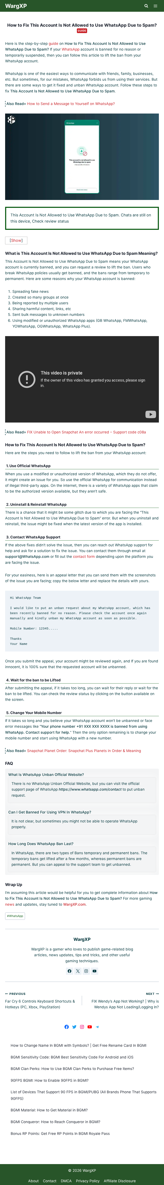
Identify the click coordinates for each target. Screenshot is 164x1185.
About (33, 1181)
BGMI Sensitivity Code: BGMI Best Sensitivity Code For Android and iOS (72, 1057)
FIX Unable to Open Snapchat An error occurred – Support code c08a (86, 432)
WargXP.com (74, 904)
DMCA (66, 1181)
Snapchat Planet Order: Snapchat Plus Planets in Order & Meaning (84, 751)
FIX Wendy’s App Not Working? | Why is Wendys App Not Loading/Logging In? (125, 1000)
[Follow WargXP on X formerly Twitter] (78, 971)
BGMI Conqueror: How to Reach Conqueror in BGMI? (55, 1122)
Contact (49, 1181)
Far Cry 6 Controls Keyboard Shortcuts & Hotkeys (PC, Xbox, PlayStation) (40, 1000)
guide (53, 43)
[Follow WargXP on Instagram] (86, 971)
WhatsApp (70, 49)
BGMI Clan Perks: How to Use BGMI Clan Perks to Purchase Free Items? (72, 1069)
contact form (84, 556)
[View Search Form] (146, 6)
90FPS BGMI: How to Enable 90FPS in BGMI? (50, 1080)
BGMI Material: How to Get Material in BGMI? (49, 1110)
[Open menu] (155, 6)
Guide (82, 30)
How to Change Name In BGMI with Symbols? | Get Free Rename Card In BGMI (78, 1045)
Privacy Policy (88, 1181)
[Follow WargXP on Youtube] (94, 971)
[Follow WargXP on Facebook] (69, 971)
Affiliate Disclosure (120, 1181)
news (9, 904)
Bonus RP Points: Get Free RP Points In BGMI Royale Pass (60, 1133)
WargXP (89, 1170)
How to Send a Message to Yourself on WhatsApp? (71, 104)
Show (16, 240)
